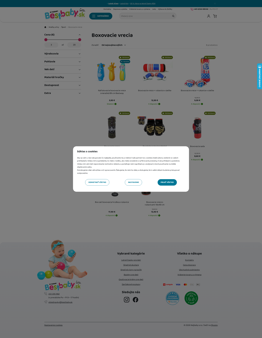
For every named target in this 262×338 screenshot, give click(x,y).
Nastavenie (133, 182)
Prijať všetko (167, 182)
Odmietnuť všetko (97, 182)
